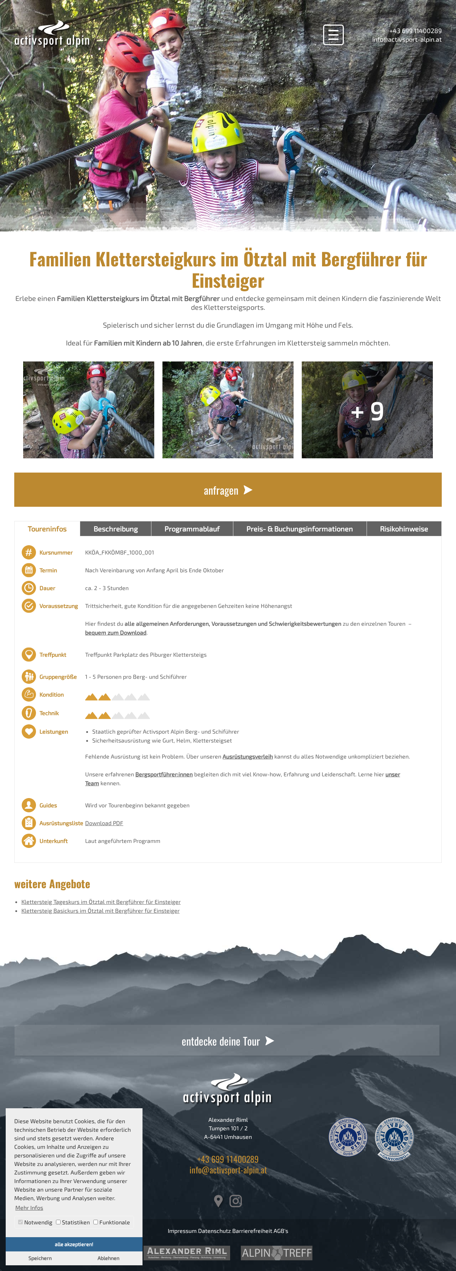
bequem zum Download (115, 632)
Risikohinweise (404, 528)
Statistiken (75, 1222)
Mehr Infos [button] (29, 1207)
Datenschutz (214, 1230)
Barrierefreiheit (252, 1230)
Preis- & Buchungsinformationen (300, 528)
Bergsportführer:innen (164, 774)
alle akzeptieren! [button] (74, 1244)
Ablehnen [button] (108, 1258)
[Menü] (333, 35)
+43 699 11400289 (415, 31)
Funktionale (114, 1222)
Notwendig (37, 1222)
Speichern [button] (40, 1258)
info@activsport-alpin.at (407, 39)
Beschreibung (116, 528)
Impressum (182, 1230)
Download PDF (104, 822)
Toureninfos (47, 528)
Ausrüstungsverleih (248, 756)
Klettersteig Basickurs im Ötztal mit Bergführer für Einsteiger (100, 910)
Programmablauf (192, 528)
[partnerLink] (186, 1253)
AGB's (281, 1230)
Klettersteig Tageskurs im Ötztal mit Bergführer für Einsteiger (101, 901)
